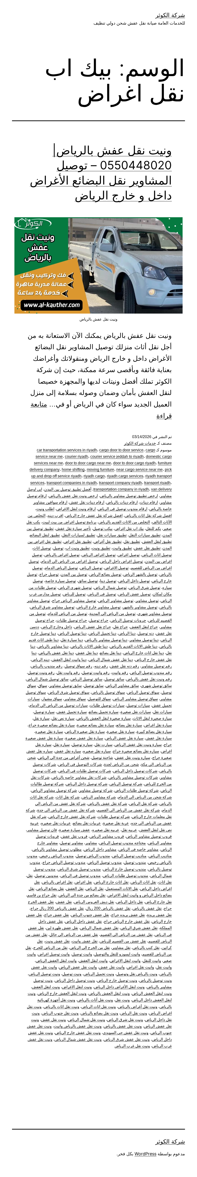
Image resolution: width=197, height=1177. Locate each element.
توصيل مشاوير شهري (155, 614)
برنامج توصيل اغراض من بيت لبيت (69, 522)
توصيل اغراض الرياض (99, 555)
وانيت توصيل (82, 954)
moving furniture (100, 469)
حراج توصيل (98, 620)
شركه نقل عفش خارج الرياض (72, 817)
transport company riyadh (120, 483)
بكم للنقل (153, 528)
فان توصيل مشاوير (42, 830)
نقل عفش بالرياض (147, 908)
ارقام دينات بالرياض (122, 502)
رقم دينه (101, 666)
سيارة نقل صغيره (49, 732)
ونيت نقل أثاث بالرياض (95, 1000)
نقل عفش (64, 902)
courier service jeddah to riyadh (117, 456)
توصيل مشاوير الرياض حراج (74, 600)
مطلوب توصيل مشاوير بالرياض (57, 849)
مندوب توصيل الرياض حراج (64, 862)
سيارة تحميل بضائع (103, 712)
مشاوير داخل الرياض (100, 849)
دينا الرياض (126, 633)
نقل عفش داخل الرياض (83, 921)
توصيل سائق (88, 581)
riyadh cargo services (125, 476)
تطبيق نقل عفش (147, 548)
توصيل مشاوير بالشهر (140, 607)
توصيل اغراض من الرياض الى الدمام (69, 561)
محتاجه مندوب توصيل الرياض (122, 843)
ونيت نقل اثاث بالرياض (61, 1007)
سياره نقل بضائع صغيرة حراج (136, 751)
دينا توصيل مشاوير (144, 640)
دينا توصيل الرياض (72, 633)
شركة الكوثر (170, 15)
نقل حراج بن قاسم (41, 895)
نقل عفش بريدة (159, 915)
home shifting (73, 469)
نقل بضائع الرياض (50, 889)
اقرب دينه (55, 515)
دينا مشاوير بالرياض (52, 646)
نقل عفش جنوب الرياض (90, 915)
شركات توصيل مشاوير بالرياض (133, 777)
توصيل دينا (108, 581)
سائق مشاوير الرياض (122, 686)
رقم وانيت (120, 673)
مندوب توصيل (135, 862)
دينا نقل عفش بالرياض (56, 653)
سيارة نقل (41, 718)
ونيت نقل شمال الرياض (86, 1020)
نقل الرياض (95, 889)
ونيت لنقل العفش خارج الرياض (62, 993)
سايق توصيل (94, 686)
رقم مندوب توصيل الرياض (151, 673)
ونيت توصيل (71, 974)
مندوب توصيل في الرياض (81, 876)
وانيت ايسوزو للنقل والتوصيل (117, 954)
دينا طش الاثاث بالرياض (89, 646)
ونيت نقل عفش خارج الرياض (78, 1033)
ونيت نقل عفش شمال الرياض (78, 1039)
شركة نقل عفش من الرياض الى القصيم (128, 810)
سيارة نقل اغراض (158, 725)
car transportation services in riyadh (67, 450)
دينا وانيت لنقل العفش (69, 660)
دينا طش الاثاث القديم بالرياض (133, 646)
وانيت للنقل (152, 961)
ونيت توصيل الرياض (44, 974)
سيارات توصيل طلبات (107, 705)
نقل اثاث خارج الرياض (111, 882)
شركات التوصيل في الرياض (80, 764)
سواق (42, 686)
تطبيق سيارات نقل (112, 535)
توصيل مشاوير (147, 600)
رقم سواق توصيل (78, 666)
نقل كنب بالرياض (146, 948)
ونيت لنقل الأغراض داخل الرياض (119, 987)
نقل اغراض (83, 882)
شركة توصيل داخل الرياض (86, 784)
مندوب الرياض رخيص (57, 856)
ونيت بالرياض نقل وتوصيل (136, 974)
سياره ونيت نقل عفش (132, 758)
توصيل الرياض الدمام (61, 568)
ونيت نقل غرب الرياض (132, 1046)
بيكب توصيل (102, 528)
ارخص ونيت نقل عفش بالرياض (73, 496)
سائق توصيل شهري (156, 686)
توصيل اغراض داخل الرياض (121, 561)
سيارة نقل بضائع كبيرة (154, 732)
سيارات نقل (162, 712)
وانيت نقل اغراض (140, 967)
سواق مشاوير (75, 699)
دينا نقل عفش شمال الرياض (111, 660)
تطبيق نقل (132, 541)
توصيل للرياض (74, 594)
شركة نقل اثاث (68, 797)
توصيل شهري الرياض (75, 587)
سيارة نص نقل (63, 718)
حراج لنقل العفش (144, 627)
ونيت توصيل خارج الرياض (117, 980)
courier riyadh (76, 456)
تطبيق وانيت (122, 548)
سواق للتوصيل (99, 699)
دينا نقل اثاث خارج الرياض (143, 653)
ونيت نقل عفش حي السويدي (125, 1033)
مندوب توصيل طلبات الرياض (125, 876)
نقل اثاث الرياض (143, 882)
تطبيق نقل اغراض (78, 541)
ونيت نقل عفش (53, 1020)
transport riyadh (157, 483)
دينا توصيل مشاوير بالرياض (106, 640)
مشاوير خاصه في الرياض (139, 849)
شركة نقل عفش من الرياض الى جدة (66, 810)
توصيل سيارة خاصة (60, 581)
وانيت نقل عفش (112, 967)
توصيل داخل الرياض (134, 581)
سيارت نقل (103, 745)
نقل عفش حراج (56, 915)
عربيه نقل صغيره (105, 830)
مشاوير (91, 843)
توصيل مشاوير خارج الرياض (99, 607)
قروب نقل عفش (74, 836)
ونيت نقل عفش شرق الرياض (127, 1039)
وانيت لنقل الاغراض (125, 961)
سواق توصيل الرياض (143, 692)
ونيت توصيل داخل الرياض (75, 980)
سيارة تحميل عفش (72, 712)
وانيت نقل (164, 967)
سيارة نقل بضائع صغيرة (95, 725)
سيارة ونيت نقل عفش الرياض (138, 745)
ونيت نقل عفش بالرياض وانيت (78, 1026)
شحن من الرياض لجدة (121, 764)
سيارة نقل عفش (159, 738)
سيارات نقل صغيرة (136, 712)
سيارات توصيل (138, 705)
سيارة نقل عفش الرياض (124, 738)
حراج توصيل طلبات (71, 620)
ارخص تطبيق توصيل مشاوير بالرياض (129, 496)
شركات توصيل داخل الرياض (135, 771)
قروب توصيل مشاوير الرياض (149, 836)
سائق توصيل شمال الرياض (47, 679)
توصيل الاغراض (117, 568)
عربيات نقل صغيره (56, 823)
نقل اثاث (165, 882)
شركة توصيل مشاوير (95, 790)
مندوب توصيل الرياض (105, 862)
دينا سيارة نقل (72, 640)
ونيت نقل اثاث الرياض (98, 1007)
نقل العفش (75, 889)
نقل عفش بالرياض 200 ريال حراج (57, 908)
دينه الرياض (40, 660)
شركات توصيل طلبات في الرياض (84, 771)
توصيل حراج (49, 574)
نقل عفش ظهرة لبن (62, 928)
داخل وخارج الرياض (56, 627)
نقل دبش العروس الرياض (94, 902)
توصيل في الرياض (102, 594)
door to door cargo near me (88, 463)
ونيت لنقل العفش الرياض (152, 993)
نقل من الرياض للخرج (50, 948)
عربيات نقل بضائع (87, 823)
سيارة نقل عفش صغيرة (84, 738)
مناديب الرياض (160, 856)
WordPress (145, 1153)
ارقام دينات (149, 502)
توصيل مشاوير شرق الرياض (52, 607)
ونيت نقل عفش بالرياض (123, 1026)
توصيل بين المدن (74, 574)
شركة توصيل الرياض (126, 784)
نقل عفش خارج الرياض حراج (127, 921)
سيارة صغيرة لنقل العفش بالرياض (104, 718)
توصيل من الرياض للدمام (67, 614)
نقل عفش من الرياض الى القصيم (126, 935)
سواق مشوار (52, 699)
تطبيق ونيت (101, 548)
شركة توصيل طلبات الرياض (137, 790)
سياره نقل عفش (68, 751)
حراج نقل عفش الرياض (92, 627)
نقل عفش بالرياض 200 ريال (108, 908)
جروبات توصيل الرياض (128, 620)
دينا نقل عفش (87, 653)
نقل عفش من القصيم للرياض (123, 941)
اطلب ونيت (45, 509)
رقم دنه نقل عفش (124, 666)
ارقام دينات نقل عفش (86, 502)
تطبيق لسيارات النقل (78, 535)
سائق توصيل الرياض (86, 679)
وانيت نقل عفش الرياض (78, 967)
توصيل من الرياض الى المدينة (112, 614)
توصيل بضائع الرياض (105, 574)
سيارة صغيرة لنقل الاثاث (152, 718)
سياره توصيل (82, 745)
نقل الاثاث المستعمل (122, 889)
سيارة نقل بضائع (129, 725)
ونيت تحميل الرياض (99, 974)
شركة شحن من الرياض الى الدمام (145, 797)
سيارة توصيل (44, 712)
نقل (30, 876)
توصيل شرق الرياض (144, 587)
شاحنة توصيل (102, 758)
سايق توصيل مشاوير (65, 686)
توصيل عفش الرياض (134, 594)
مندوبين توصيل (46, 876)
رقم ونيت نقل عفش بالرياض (149, 679)
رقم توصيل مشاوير (156, 666)
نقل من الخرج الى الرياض (90, 948)
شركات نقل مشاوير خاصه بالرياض (79, 777)
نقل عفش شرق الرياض (139, 928)
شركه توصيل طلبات (114, 817)
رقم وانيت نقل (68, 673)
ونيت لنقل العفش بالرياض (109, 993)
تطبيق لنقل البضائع (45, 535)
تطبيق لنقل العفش (157, 541)
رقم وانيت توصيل (96, 673)
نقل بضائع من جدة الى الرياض (82, 895)
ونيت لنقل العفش (46, 987)
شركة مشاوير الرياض (99, 797)
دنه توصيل (146, 633)
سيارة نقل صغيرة (121, 732)
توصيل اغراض (129, 555)
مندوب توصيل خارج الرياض (124, 869)
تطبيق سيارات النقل (144, 535)
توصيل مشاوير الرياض (115, 600)
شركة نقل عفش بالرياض (107, 804)
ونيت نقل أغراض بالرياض (137, 1007)
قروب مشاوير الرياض (107, 836)
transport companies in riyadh (72, 483)
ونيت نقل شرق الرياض (125, 1020)
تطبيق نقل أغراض (108, 541)
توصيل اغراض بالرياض (62, 555)
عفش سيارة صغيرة (74, 830)
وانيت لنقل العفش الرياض (56, 961)
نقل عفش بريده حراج (128, 915)
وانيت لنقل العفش (93, 961)
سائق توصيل (114, 679)
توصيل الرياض (91, 568)
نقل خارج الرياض (158, 902)
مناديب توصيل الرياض (129, 856)
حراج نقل (120, 627)
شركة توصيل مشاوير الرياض (54, 790)
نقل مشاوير (121, 948)
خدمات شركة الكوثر (140, 443)
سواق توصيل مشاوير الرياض (135, 699)
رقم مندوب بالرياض (46, 666)
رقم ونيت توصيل (41, 673)
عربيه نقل (129, 830)
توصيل (58, 548)
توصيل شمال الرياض (110, 587)
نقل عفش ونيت (57, 941)
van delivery (161, 489)
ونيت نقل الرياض (133, 1013)
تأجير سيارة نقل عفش (73, 528)
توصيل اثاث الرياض (157, 555)
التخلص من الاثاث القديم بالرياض (124, 522)
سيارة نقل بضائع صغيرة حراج (52, 725)
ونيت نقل (122, 1000)
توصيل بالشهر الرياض (140, 574)
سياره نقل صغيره (97, 751)
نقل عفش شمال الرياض (99, 928)
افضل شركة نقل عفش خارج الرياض (94, 515)
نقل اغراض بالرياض (57, 882)
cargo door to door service (121, 450)
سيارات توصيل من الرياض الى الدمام (58, 705)
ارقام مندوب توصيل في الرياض (122, 509)
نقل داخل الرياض (129, 902)
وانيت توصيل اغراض (54, 954)
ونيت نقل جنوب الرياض (60, 1013)
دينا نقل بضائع (110, 653)
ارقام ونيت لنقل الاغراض (76, 509)
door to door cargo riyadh (134, 463)
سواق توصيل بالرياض (108, 692)
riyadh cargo (94, 476)
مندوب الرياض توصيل (93, 856)
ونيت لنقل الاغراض (77, 987)
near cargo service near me (139, 469)
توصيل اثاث (42, 548)
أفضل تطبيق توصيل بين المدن (67, 489)
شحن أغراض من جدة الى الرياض (63, 758)
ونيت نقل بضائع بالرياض (99, 1013)
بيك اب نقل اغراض (129, 528)
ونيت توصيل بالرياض (155, 980)
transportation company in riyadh (121, 489)
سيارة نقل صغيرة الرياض (85, 732)
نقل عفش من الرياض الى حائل (73, 935)
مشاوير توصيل (71, 843)
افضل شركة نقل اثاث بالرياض (148, 515)
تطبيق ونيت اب (78, 548)
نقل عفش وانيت (85, 941)
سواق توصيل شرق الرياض (68, 692)
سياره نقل (62, 745)
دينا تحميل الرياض (102, 633)
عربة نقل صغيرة (116, 823)
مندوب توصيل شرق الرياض (79, 869)
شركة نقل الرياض (143, 804)
